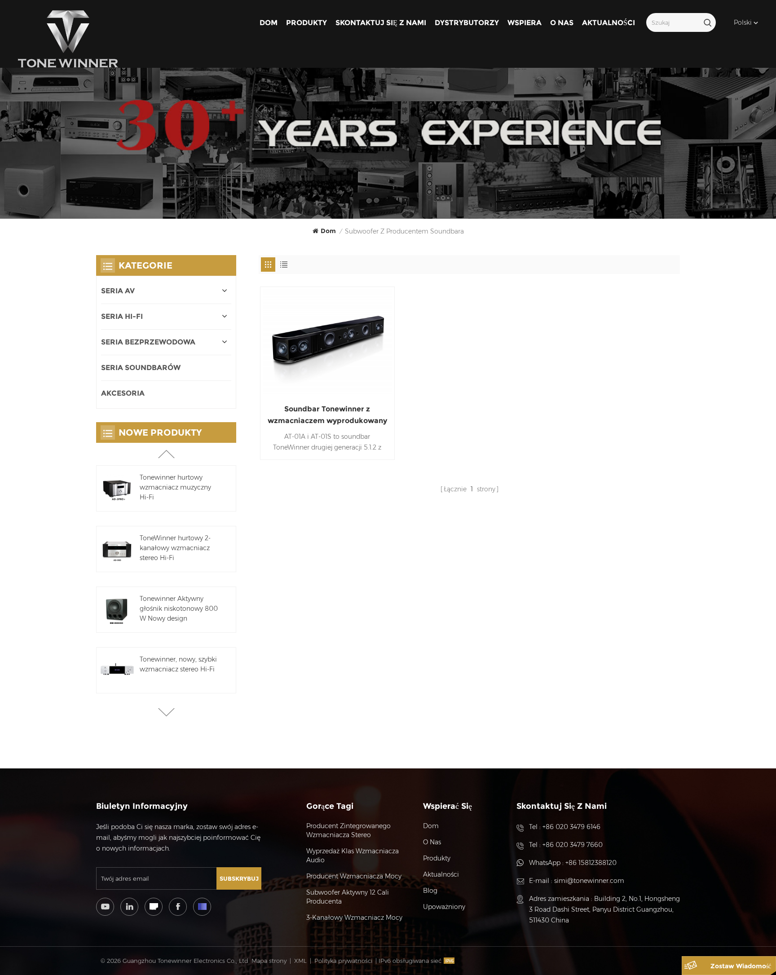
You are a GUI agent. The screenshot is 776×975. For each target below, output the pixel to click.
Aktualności (608, 22)
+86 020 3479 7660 (572, 845)
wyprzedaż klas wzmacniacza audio (352, 855)
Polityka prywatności (343, 960)
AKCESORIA (123, 393)
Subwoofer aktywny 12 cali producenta (347, 896)
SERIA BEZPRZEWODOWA (148, 342)
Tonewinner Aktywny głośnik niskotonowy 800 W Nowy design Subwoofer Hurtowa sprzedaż (179, 609)
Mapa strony (269, 960)
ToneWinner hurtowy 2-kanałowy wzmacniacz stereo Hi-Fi (175, 548)
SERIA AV (118, 291)
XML (300, 960)
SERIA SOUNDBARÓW (141, 367)
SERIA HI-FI (122, 316)
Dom (269, 22)
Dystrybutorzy (467, 22)
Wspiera (524, 22)
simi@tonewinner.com (589, 881)
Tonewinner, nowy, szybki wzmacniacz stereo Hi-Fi (178, 664)
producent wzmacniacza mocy (353, 876)
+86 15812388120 (591, 863)
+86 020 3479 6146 (571, 827)
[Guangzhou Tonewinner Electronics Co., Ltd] (68, 39)
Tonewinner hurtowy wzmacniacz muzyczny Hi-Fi (175, 487)
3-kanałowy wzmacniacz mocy (354, 917)
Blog (430, 891)
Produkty (306, 22)
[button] (166, 712)
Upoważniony (444, 907)
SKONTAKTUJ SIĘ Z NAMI (380, 22)
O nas (561, 22)
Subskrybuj (239, 878)
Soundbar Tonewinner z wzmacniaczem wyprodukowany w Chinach (327, 416)
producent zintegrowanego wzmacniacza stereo (348, 830)
